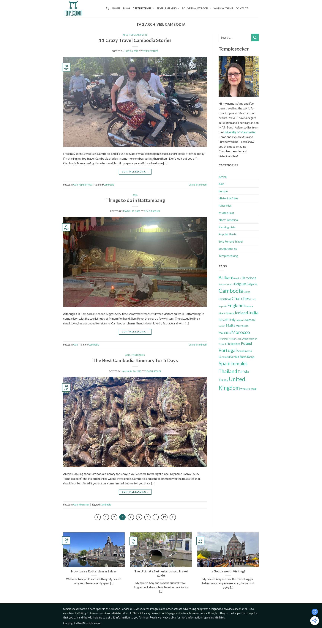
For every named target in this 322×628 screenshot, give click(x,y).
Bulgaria (252, 284)
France (248, 306)
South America (228, 248)
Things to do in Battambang (135, 200)
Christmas (225, 299)
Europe (223, 191)
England (235, 305)
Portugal (228, 350)
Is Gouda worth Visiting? (228, 571)
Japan (239, 319)
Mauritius (225, 333)
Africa (223, 176)
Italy (232, 320)
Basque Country (226, 284)
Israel (224, 319)
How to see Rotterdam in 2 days (94, 571)
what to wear (248, 388)
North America (228, 220)
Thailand (228, 371)
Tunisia (243, 371)
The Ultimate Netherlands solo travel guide (161, 573)
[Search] (107, 8)
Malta (230, 325)
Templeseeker (150, 51)
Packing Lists (227, 227)
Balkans (226, 277)
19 (164, 517)
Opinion (253, 338)
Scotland (224, 357)
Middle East (226, 212)
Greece (229, 313)
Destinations (142, 8)
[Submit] (255, 37)
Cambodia (108, 184)
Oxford (222, 344)
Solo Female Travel (195, 8)
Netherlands (235, 338)
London (222, 326)
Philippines (233, 343)
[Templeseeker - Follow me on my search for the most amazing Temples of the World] (81, 8)
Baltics (237, 278)
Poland (246, 343)
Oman (245, 338)
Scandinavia (244, 351)
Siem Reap (247, 357)
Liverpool (249, 319)
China (247, 291)
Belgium (240, 284)
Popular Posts (138, 35)
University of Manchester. (239, 132)
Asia (125, 35)
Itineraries (138, 355)
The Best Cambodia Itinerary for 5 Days (135, 360)
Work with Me (223, 8)
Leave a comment (198, 184)
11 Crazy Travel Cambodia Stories (135, 40)
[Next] (173, 517)
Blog (126, 8)
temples (239, 363)
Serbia (234, 357)
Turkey (223, 380)
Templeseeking (167, 8)
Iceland (241, 312)
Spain (225, 363)
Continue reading (135, 171)
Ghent (222, 313)
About (115, 8)
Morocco (240, 332)
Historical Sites (228, 198)
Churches (241, 298)
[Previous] (97, 517)
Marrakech (242, 325)
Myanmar (223, 338)
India (253, 312)
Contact (242, 8)
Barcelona (249, 278)
